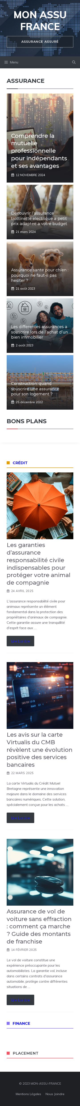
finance (21, 1023)
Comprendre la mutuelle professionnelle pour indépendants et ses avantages (39, 150)
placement (25, 1053)
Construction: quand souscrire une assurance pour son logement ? (35, 388)
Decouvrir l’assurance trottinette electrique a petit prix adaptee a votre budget (39, 218)
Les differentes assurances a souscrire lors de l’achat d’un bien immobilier (39, 332)
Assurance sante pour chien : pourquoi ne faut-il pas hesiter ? (39, 275)
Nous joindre (55, 1094)
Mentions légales (28, 1094)
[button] (74, 62)
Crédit (20, 463)
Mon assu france (40, 20)
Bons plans (27, 421)
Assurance (25, 80)
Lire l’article (20, 641)
